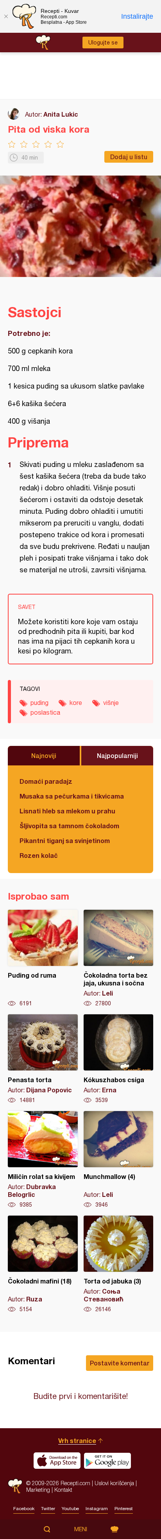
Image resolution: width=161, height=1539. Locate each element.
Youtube (70, 1508)
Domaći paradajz (46, 781)
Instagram (97, 1508)
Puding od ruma (43, 958)
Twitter (48, 1508)
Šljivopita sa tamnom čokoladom (69, 825)
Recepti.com (15, 1486)
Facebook (23, 1508)
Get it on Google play (107, 1460)
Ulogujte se (103, 42)
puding (39, 702)
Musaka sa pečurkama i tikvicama (72, 796)
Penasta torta (43, 1059)
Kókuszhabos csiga (119, 1059)
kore (76, 702)
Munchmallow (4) (119, 1160)
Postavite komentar (119, 1363)
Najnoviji (43, 755)
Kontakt (63, 1489)
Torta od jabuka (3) (119, 1264)
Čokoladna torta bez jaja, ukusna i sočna (119, 958)
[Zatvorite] (6, 16)
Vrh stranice (77, 1440)
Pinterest (123, 1508)
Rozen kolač (39, 855)
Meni (80, 1529)
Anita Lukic (60, 114)
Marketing (38, 1489)
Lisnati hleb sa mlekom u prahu (67, 811)
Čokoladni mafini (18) (43, 1264)
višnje (111, 702)
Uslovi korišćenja (114, 1483)
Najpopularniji (117, 755)
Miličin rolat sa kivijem (43, 1160)
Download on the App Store (57, 1460)
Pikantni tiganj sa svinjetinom (65, 840)
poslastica (45, 712)
